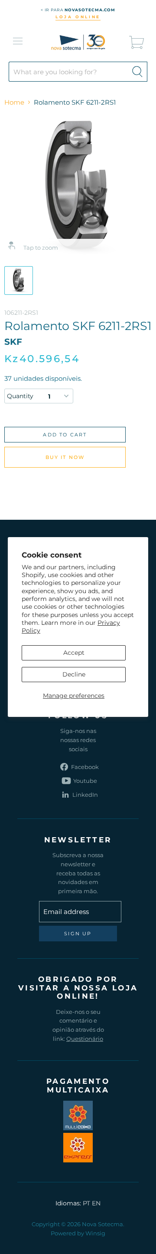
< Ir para (78, 9)
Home (14, 102)
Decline (73, 674)
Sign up (77, 934)
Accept (73, 653)
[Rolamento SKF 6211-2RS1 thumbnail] (18, 280)
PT (86, 1203)
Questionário (84, 1038)
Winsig (95, 1233)
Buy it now (65, 457)
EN (96, 1203)
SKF (13, 342)
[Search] (137, 72)
